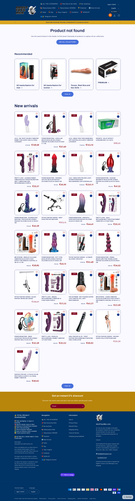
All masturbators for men (25, 86)
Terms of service (61, 498)
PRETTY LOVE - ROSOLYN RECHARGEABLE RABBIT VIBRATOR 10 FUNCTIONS (53, 338)
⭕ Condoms (45, 453)
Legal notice (92, 498)
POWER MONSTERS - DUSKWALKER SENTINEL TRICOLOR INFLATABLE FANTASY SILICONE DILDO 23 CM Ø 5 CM (26, 220)
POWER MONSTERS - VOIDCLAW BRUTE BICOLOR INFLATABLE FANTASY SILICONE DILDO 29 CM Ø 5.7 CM (53, 141)
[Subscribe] (83, 406)
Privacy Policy (73, 423)
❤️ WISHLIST (46, 456)
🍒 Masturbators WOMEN (49, 433)
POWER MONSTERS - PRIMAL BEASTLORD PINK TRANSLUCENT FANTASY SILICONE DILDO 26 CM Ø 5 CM (108, 260)
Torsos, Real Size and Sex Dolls (80, 86)
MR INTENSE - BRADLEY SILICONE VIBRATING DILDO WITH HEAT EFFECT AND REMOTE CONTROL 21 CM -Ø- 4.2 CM (26, 260)
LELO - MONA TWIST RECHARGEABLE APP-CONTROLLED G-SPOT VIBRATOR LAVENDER (81, 140)
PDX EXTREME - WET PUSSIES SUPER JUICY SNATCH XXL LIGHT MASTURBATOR (81, 298)
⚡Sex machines (47, 426)
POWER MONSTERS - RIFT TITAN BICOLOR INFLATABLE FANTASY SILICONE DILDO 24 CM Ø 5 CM (52, 259)
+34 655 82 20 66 (102, 458)
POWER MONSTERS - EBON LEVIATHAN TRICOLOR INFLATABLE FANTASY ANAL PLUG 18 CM (26, 338)
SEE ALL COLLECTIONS (67, 42)
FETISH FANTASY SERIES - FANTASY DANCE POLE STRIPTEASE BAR (107, 337)
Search (71, 420)
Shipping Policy (73, 430)
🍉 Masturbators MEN (48, 430)
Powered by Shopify (32, 498)
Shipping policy (72, 498)
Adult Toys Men (23, 498)
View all (67, 94)
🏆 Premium (45, 436)
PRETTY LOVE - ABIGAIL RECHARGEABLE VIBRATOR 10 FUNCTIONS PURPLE (51, 298)
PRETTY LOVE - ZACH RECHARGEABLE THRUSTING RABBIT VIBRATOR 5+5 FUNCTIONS (108, 219)
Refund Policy (73, 426)
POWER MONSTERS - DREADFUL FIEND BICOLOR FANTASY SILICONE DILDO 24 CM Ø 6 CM (80, 219)
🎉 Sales (44, 443)
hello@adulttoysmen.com (105, 454)
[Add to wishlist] (37, 113)
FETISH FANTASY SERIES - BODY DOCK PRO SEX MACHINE (52, 218)
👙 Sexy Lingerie (47, 450)
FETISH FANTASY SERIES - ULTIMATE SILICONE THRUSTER (80, 258)
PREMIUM (102, 83)
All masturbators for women (52, 86)
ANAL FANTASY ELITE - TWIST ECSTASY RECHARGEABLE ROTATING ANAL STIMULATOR (81, 338)
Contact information (82, 498)
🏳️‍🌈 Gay (44, 446)
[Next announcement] (120, 22)
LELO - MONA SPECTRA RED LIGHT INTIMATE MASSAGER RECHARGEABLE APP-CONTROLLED (80, 179)
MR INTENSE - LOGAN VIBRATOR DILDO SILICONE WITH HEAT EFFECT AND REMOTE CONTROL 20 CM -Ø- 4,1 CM (108, 299)
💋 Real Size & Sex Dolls (49, 423)
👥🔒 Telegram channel (49, 460)
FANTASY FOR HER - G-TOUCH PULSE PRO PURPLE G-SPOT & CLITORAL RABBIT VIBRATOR (26, 376)
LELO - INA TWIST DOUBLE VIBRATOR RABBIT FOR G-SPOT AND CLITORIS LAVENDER (27, 140)
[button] (110, 15)
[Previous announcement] (15, 22)
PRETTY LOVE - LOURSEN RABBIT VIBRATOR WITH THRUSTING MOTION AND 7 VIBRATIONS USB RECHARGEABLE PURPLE (26, 180)
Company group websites (76, 436)
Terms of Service (74, 433)
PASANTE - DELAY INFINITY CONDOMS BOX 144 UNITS (104, 139)
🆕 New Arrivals (46, 440)
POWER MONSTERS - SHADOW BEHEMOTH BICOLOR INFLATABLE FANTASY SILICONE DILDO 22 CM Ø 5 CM (108, 180)
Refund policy (42, 498)
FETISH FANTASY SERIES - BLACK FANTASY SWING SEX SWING (25, 297)
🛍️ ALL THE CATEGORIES (50, 420)
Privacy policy (51, 498)
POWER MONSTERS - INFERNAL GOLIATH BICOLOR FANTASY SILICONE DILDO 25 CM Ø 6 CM (52, 179)
